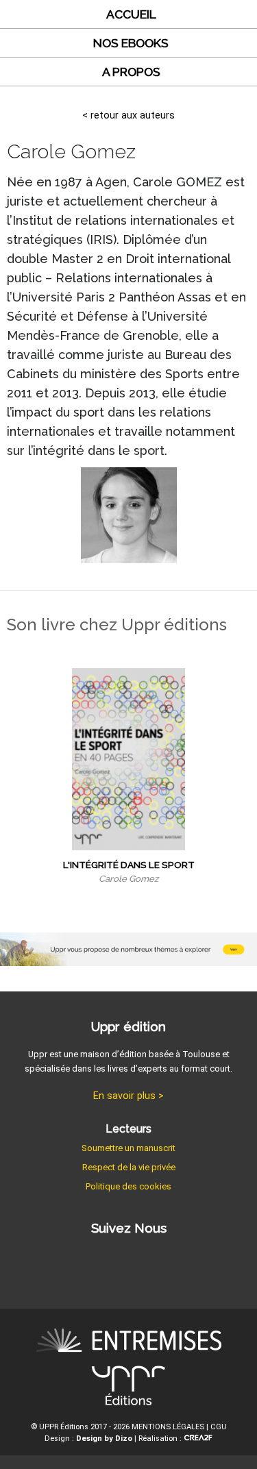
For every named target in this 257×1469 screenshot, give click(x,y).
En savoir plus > (128, 1096)
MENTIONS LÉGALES (168, 1426)
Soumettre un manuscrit (128, 1148)
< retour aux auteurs (128, 115)
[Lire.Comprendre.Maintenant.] (128, 1388)
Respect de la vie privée (128, 1167)
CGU (218, 1426)
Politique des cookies (128, 1186)
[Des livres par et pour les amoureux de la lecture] (129, 1343)
